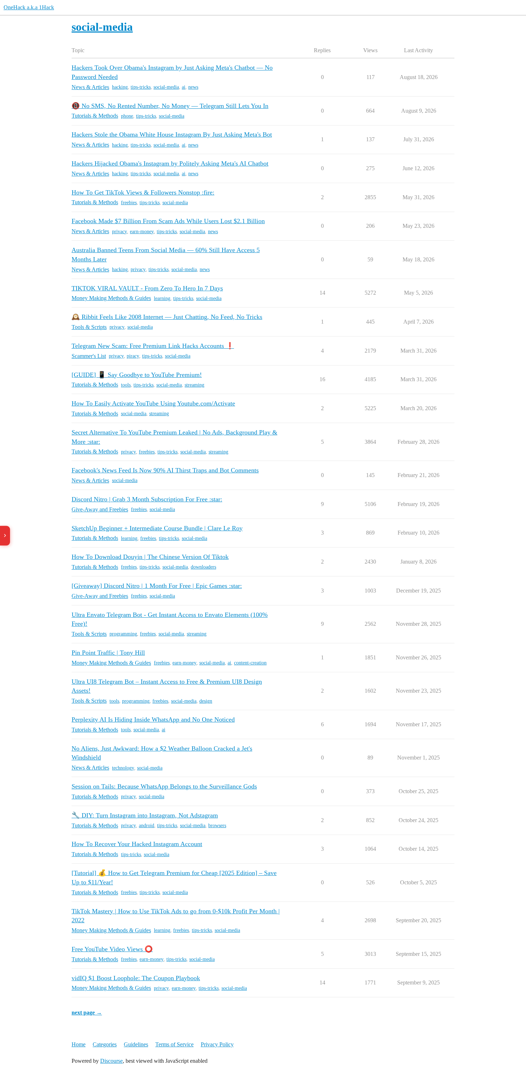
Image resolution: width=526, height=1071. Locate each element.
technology (123, 768)
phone (127, 116)
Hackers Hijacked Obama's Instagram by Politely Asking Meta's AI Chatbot (170, 163)
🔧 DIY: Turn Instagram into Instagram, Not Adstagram (145, 815)
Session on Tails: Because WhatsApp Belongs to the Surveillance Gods (164, 786)
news (193, 87)
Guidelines (136, 1044)
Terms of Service (174, 1044)
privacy (119, 231)
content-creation (250, 662)
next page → (87, 1012)
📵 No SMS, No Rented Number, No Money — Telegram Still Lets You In (170, 105)
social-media (166, 87)
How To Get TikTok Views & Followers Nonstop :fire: (143, 192)
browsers (217, 825)
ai (183, 87)
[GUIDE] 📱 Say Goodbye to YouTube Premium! (137, 374)
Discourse (111, 1061)
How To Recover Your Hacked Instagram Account (137, 844)
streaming (194, 385)
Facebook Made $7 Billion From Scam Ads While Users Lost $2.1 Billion (168, 221)
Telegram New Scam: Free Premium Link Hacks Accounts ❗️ (153, 345)
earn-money (142, 231)
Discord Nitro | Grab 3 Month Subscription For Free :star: (147, 499)
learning (162, 298)
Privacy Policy (217, 1044)
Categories (105, 1044)
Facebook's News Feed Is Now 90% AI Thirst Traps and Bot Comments (165, 470)
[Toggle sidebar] (5, 535)
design (205, 701)
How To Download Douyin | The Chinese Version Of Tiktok (150, 556)
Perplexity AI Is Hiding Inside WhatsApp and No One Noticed (153, 719)
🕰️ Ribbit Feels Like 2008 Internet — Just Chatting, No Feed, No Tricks (167, 316)
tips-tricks (141, 87)
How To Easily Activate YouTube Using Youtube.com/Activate (153, 403)
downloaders (203, 567)
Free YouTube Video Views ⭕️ (112, 949)
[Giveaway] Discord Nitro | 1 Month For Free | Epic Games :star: (157, 585)
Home (79, 1044)
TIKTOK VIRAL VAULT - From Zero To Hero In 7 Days (147, 288)
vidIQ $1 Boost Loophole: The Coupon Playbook (136, 978)
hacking (120, 87)
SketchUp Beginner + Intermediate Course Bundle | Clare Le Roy (157, 528)
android (146, 825)
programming (123, 634)
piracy (133, 356)
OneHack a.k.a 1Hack (29, 7)
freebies (129, 202)
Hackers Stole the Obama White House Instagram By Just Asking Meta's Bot (172, 134)
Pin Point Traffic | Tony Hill (108, 652)
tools (126, 385)
